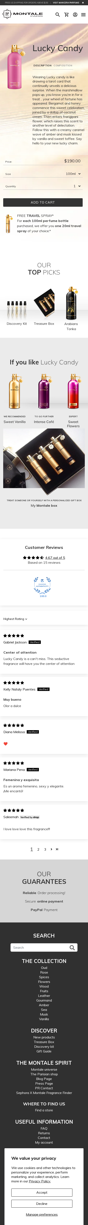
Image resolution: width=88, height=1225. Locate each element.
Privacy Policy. (40, 1181)
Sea (44, 1009)
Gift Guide (44, 1051)
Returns (44, 1133)
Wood (44, 986)
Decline (41, 1203)
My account (44, 1142)
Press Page (44, 1083)
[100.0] (42, 585)
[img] (13, 635)
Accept (41, 1192)
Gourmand (44, 1000)
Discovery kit (44, 1046)
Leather (44, 995)
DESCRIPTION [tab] (42, 65)
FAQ (44, 1128)
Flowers (44, 981)
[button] (51, 849)
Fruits (44, 991)
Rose (44, 972)
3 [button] (45, 849)
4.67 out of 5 (55, 557)
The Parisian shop (44, 1074)
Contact (44, 1138)
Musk (44, 1014)
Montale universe (44, 1069)
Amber (44, 1005)
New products (44, 1037)
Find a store (44, 1110)
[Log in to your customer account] (75, 14)
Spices (44, 977)
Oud (44, 967)
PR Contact (44, 1088)
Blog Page (44, 1079)
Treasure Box (44, 1042)
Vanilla (44, 1019)
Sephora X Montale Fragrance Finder (44, 1093)
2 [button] (38, 849)
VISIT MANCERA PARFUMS (66, 2)
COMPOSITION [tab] (63, 65)
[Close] (83, 2)
